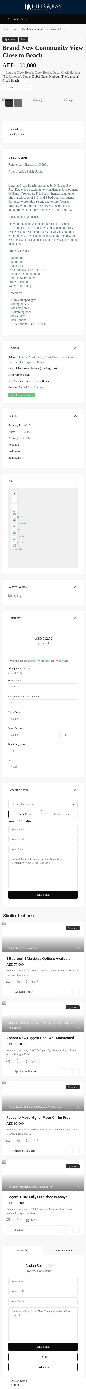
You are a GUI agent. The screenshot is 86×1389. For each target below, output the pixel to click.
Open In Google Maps (21, 394)
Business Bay (30, 948)
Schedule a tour (18, 790)
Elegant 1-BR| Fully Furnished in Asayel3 (38, 1197)
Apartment (10, 39)
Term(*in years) (16, 744)
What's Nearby (17, 587)
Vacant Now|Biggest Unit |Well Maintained (40, 1038)
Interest (12, 759)
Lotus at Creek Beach (37, 381)
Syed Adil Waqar (23, 991)
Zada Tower (15, 948)
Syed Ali (19, 1230)
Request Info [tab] (23, 1250)
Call (44, 1356)
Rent (15, 29)
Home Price (14, 712)
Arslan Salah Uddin (24, 1150)
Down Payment (16, 728)
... (29, 974)
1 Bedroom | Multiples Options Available (38, 958)
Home (5, 29)
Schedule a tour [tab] (63, 1250)
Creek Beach (10, 80)
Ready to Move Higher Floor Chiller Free (38, 1117)
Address (13, 348)
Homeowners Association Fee (23, 696)
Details (12, 416)
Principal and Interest (19, 668)
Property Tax (15, 680)
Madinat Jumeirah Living (23, 1186)
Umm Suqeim (45, 1186)
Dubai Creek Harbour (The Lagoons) (55, 76)
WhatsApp (44, 1366)
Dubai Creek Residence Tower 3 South (30, 1023)
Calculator (14, 618)
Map (11, 480)
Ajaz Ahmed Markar (25, 1071)
